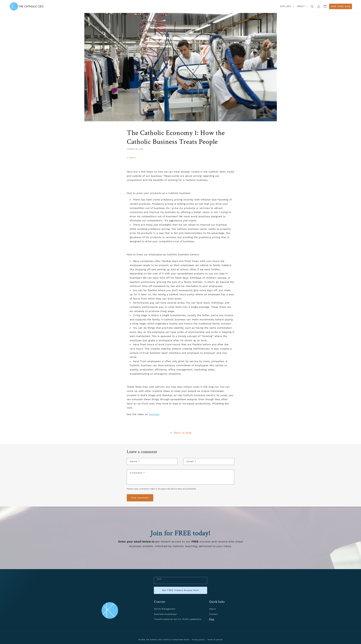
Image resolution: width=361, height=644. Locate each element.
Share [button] (133, 157)
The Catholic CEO (154, 640)
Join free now (341, 6)
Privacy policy (198, 640)
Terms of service (215, 640)
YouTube (154, 414)
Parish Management (164, 609)
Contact (213, 614)
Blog (211, 619)
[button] (286, 6)
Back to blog (182, 432)
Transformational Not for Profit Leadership (177, 619)
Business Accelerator (165, 614)
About (212, 609)
